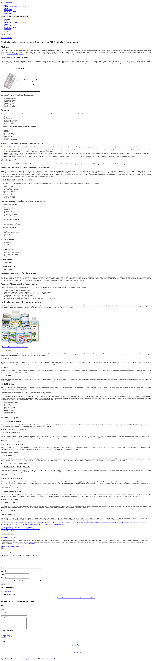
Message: (4, 617)
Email (3, 574)
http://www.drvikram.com (8, 537)
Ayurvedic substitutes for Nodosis (86, 522)
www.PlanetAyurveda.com (27, 543)
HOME (6, 5)
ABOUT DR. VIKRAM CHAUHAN (15, 6)
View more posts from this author (10, 546)
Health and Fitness (76, 652)
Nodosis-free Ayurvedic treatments (30, 524)
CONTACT (7, 13)
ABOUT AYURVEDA (11, 8)
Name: (3, 605)
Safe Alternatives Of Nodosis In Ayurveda (52, 524)
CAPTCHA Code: (6, 636)
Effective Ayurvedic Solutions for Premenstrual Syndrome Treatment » (20, 529)
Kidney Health (65, 522)
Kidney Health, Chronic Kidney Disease (26, 522)
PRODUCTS (8, 10)
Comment (4, 568)
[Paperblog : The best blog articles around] (76, 646)
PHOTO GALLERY (10, 11)
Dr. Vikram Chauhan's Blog (8, 2)
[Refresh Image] (5, 635)
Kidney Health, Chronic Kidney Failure (49, 522)
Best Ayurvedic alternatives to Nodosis (107, 522)
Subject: (3, 613)
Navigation (25, 16)
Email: (3, 609)
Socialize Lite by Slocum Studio (48, 659)
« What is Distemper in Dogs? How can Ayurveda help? (16, 527)
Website (3, 577)
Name (3, 571)
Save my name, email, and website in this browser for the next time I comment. (25, 581)
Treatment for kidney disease (9, 147)
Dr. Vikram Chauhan (6, 38)
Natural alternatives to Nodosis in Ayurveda (130, 522)
